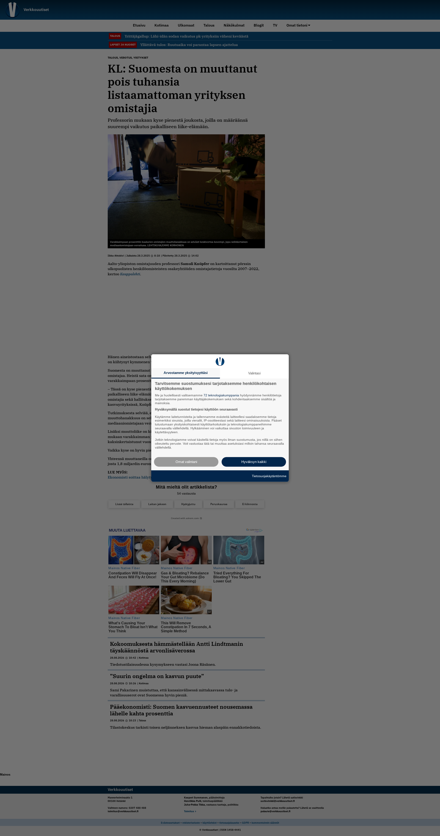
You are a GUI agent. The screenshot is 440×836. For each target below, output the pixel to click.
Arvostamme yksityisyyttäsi (186, 373)
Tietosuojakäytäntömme (269, 476)
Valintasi (254, 373)
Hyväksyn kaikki (253, 462)
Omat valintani (186, 462)
